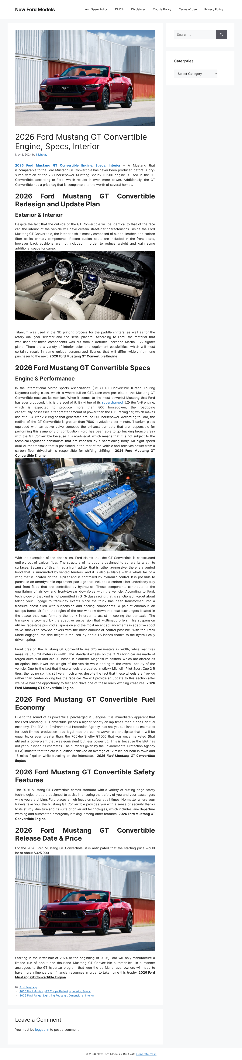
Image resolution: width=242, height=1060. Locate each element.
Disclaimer (138, 9)
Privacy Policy (213, 9)
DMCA (119, 9)
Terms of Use (188, 9)
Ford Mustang (28, 987)
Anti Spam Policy (96, 9)
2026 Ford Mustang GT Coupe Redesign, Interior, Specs (55, 991)
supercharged (112, 402)
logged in (42, 1029)
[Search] (221, 34)
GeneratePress (146, 1054)
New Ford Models (35, 9)
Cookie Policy (162, 9)
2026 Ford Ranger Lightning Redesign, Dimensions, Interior (56, 995)
